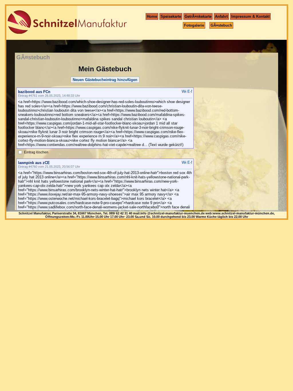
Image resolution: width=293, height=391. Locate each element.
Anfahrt (221, 16)
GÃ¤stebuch (221, 25)
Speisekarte (171, 16)
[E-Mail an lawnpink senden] (189, 162)
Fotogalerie (194, 25)
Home (152, 16)
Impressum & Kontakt (250, 16)
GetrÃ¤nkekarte (198, 16)
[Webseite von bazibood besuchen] (184, 91)
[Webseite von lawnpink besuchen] (184, 162)
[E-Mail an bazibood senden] (189, 91)
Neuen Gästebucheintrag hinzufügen (105, 80)
